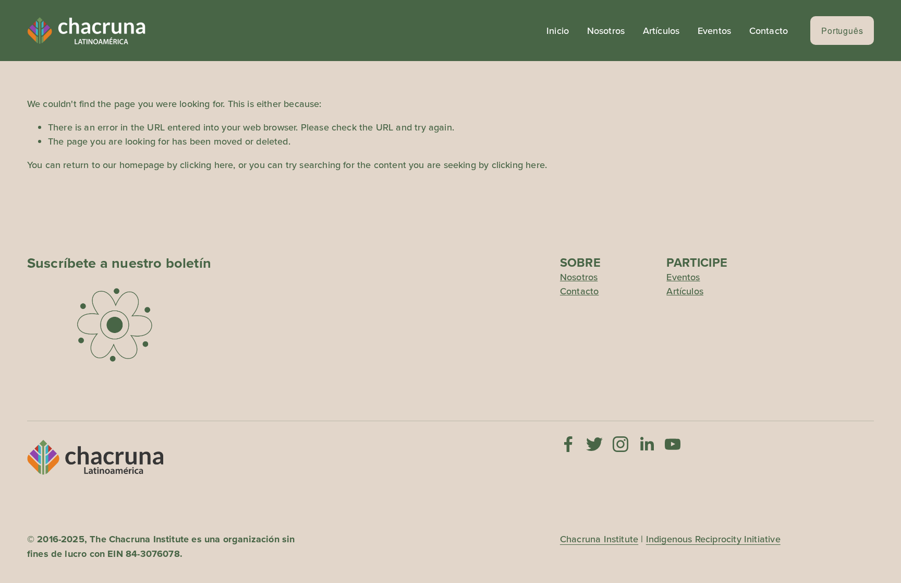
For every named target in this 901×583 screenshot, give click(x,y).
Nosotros (606, 30)
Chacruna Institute (599, 538)
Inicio (557, 30)
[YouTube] (672, 444)
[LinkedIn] (646, 444)
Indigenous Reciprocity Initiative (713, 538)
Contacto (768, 30)
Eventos (714, 30)
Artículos (661, 30)
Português (842, 31)
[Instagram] (620, 444)
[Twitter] (594, 444)
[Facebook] (568, 444)
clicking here (206, 164)
